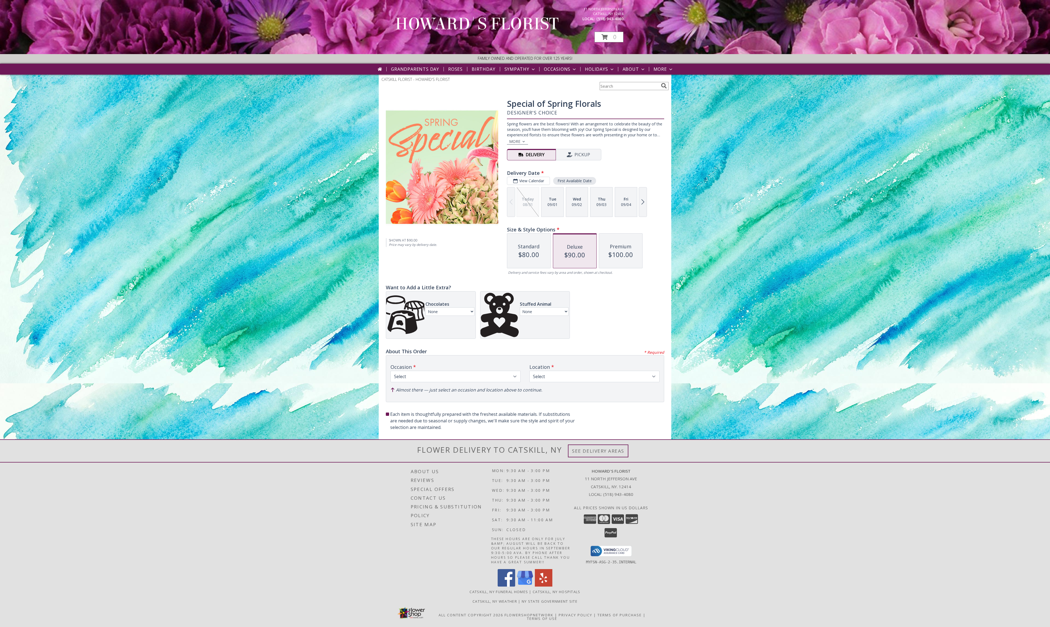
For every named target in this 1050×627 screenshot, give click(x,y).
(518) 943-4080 (609, 18)
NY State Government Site (550, 601)
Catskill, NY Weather (494, 601)
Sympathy (516, 69)
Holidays (596, 69)
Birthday (483, 69)
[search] (664, 86)
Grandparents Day (415, 69)
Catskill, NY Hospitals (557, 591)
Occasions (557, 69)
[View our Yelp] (543, 585)
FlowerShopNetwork (528, 615)
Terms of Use (542, 618)
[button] (608, 37)
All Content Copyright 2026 (471, 615)
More (660, 69)
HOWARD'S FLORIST (477, 24)
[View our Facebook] (506, 585)
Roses (455, 69)
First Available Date (575, 180)
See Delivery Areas (598, 451)
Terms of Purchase (619, 615)
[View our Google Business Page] (525, 585)
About (631, 69)
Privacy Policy (575, 615)
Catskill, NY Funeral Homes (498, 591)
